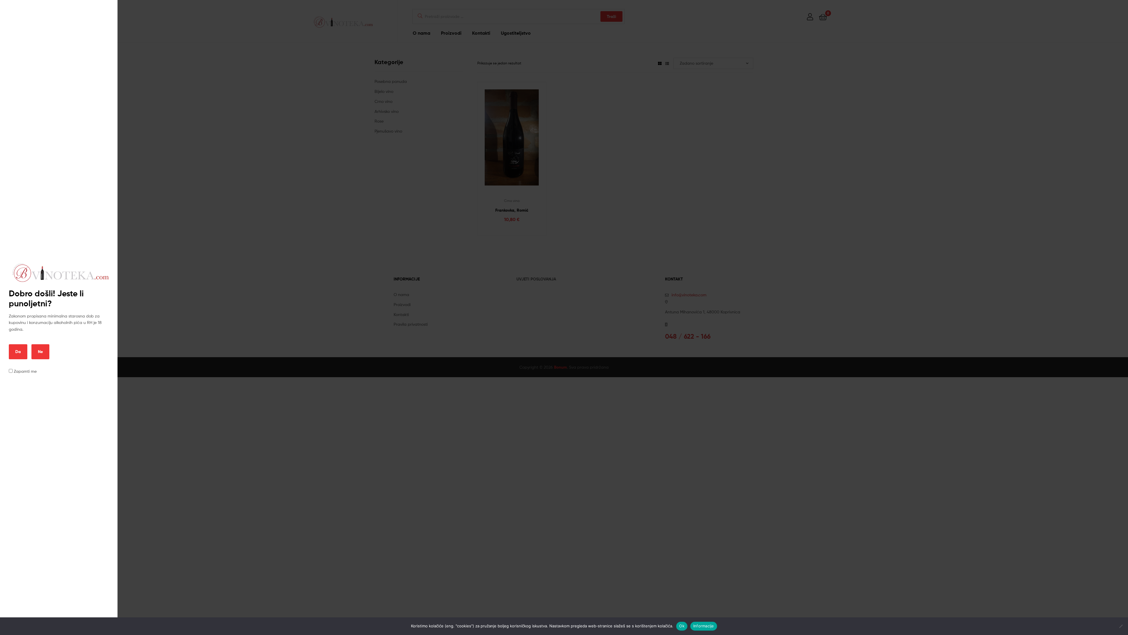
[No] (1121, 626)
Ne (40, 351)
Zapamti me (25, 371)
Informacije (703, 626)
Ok (681, 626)
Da (18, 351)
